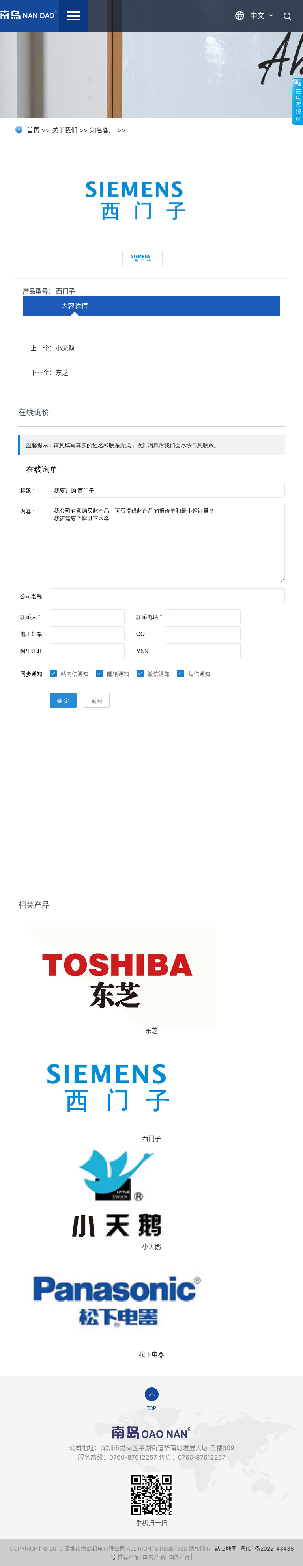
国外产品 (179, 1556)
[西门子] (116, 1084)
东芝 (151, 1030)
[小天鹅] (116, 1192)
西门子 (151, 1138)
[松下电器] (116, 1300)
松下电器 (151, 1354)
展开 (297, 101)
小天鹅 (151, 1246)
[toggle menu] (73, 15)
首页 (33, 130)
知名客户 (102, 130)
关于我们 (64, 130)
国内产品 (154, 1556)
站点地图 (226, 1548)
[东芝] (116, 976)
